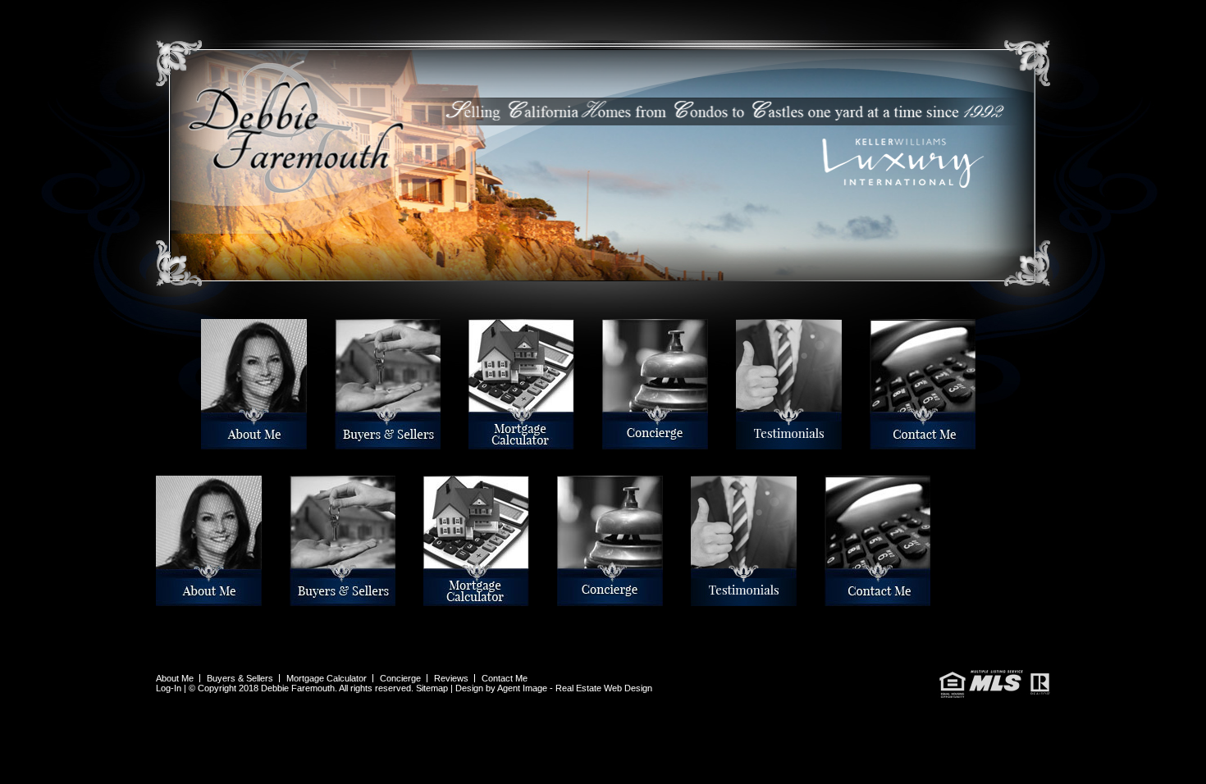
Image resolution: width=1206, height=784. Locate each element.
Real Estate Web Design (603, 688)
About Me (203, 442)
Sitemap (432, 688)
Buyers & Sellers (339, 442)
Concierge (605, 442)
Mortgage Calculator (473, 442)
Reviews (738, 442)
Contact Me (872, 442)
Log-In (168, 688)
